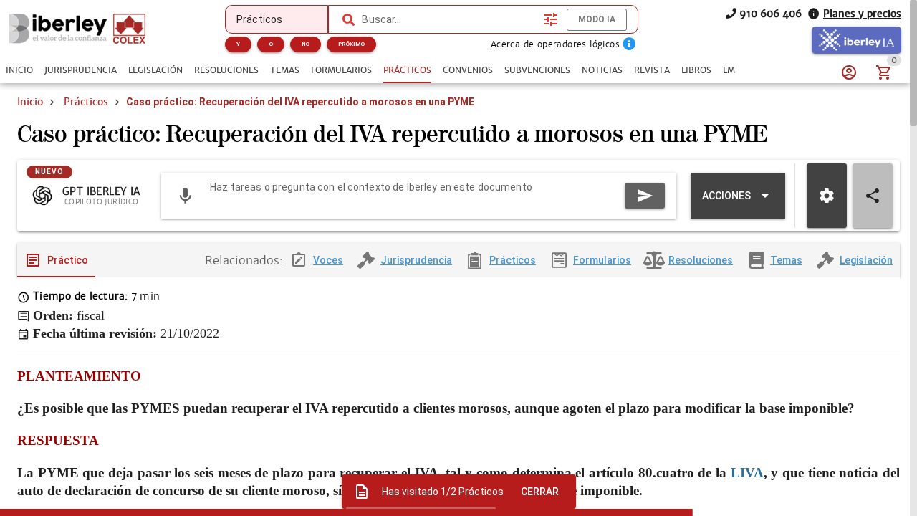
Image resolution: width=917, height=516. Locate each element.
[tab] (19, 70)
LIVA (747, 472)
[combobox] (449, 19)
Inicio (30, 101)
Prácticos (86, 101)
